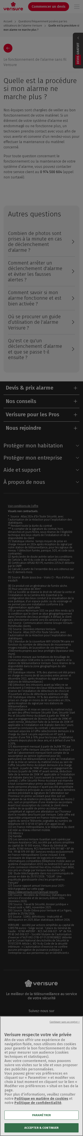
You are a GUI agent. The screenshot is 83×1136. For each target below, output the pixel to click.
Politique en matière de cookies (41, 1098)
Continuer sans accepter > (65, 1022)
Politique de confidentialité (37, 1103)
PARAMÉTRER (41, 1115)
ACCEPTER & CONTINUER (41, 1127)
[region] (41, 1076)
